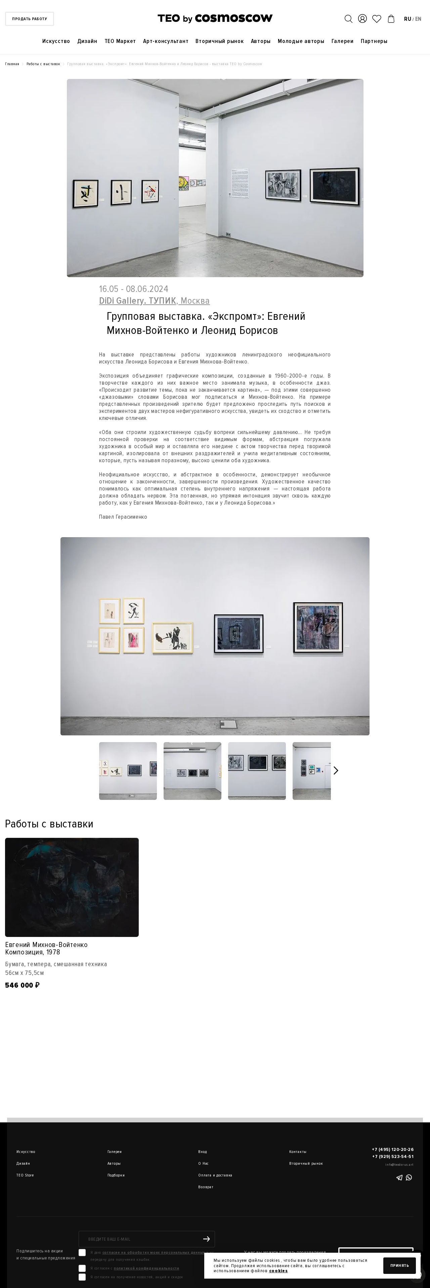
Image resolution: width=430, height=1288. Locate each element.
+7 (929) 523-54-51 (393, 1156)
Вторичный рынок (220, 41)
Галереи (343, 41)
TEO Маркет (120, 41)
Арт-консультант (165, 41)
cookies (278, 1271)
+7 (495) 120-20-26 (393, 1149)
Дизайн (87, 41)
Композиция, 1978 (32, 952)
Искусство (56, 41)
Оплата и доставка (207, 1175)
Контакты (298, 1151)
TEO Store (25, 1175)
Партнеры (374, 41)
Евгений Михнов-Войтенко (46, 945)
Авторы (261, 41)
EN (418, 19)
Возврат (205, 1187)
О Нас (203, 1163)
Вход (202, 1151)
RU (408, 19)
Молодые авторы (301, 41)
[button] (336, 770)
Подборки (116, 1175)
